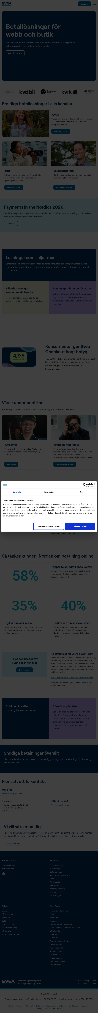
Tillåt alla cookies (80, 526)
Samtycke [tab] (17, 492)
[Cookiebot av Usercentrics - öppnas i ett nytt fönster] (84, 485)
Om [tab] (80, 492)
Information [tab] (49, 492)
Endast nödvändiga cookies (48, 526)
